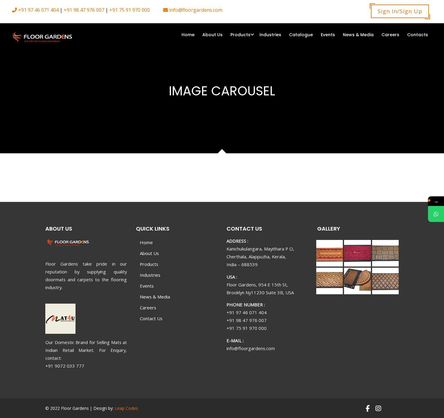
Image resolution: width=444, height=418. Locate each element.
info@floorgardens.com (195, 10)
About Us (212, 35)
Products (240, 35)
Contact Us (151, 318)
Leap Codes (126, 408)
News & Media (358, 35)
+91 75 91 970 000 (129, 10)
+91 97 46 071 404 (38, 10)
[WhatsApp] (436, 214)
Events (328, 35)
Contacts (417, 35)
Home (188, 35)
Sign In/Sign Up (400, 11)
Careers (390, 35)
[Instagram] (378, 408)
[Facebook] (367, 408)
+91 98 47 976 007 (83, 10)
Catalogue (301, 35)
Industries (270, 35)
